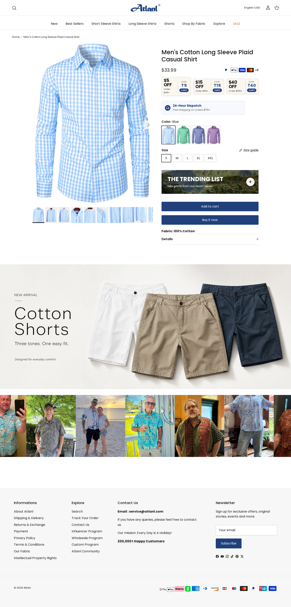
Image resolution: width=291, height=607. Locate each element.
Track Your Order (85, 518)
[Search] (14, 8)
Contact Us (80, 524)
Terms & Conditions (29, 544)
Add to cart (210, 206)
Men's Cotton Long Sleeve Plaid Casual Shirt (51, 37)
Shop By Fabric (193, 23)
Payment (21, 531)
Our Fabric (22, 551)
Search (77, 511)
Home (16, 37)
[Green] (183, 135)
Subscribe (228, 543)
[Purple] (214, 135)
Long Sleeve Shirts (142, 23)
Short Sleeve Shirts (106, 23)
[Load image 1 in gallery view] (92, 123)
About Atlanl (23, 511)
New (54, 23)
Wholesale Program (87, 538)
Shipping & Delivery (29, 518)
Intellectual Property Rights (35, 558)
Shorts (169, 23)
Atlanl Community (86, 551)
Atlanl (27, 588)
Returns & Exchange (29, 524)
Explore (219, 23)
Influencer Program (87, 531)
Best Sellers (75, 23)
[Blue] (168, 135)
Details (167, 239)
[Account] (267, 7)
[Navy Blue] (198, 135)
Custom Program (85, 544)
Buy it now (210, 220)
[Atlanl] (145, 8)
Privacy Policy (24, 538)
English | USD (252, 8)
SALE (236, 23)
